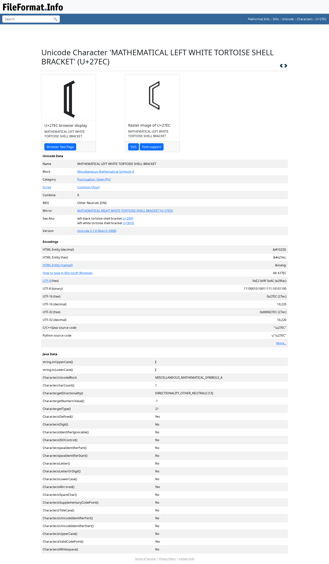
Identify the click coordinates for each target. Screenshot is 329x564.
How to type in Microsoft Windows (68, 273)
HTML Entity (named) (58, 265)
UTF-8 (47, 281)
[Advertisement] (166, 36)
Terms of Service (145, 559)
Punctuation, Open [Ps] (94, 179)
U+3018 (128, 223)
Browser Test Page (60, 147)
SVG (134, 147)
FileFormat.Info (259, 19)
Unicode (288, 19)
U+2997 (128, 218)
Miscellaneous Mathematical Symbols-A (105, 172)
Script (47, 187)
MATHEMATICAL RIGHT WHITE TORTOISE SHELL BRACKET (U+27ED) (125, 211)
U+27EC (321, 19)
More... (281, 343)
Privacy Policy (167, 559)
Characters (305, 19)
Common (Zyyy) (88, 187)
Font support (151, 147)
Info (276, 19)
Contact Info (186, 559)
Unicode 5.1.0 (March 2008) (96, 231)
